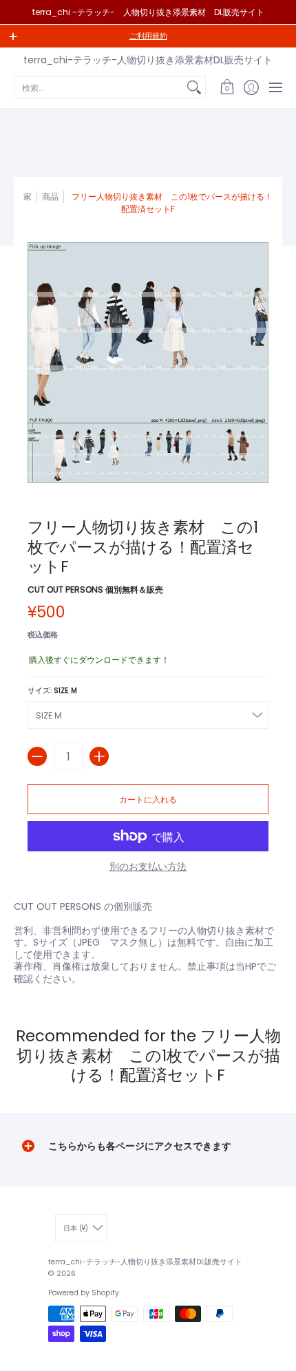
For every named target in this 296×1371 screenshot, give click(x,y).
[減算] (37, 756)
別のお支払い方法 (148, 867)
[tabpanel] (148, 940)
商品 (50, 196)
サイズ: (52, 691)
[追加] (99, 756)
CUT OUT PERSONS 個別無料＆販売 (95, 589)
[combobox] (98, 87)
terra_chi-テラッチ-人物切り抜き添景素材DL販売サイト (148, 60)
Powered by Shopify (83, 1293)
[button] (227, 87)
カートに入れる (148, 799)
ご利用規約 (148, 36)
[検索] (194, 87)
